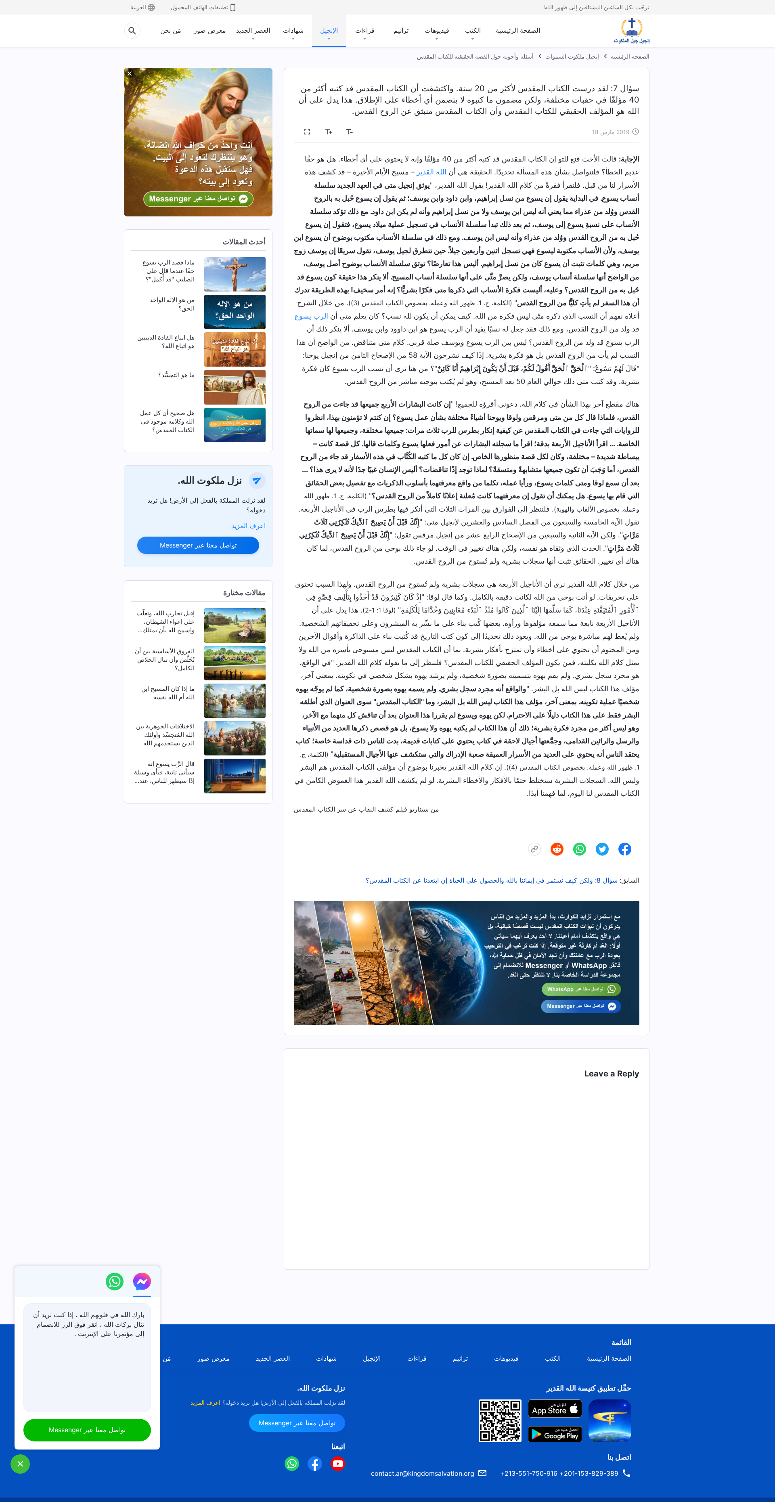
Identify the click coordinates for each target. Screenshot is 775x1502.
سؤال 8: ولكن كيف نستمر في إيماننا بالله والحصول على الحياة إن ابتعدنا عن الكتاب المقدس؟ (492, 880)
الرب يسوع (311, 316)
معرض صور (210, 30)
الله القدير (431, 172)
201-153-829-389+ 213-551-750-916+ (559, 1473)
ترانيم (401, 30)
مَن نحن (170, 30)
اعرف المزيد (249, 526)
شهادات (293, 30)
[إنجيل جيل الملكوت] (626, 31)
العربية (138, 7)
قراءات (365, 30)
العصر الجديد (253, 30)
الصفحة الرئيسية (518, 30)
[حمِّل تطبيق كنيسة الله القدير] (610, 1420)
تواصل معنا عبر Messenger (198, 545)
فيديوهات (437, 30)
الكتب (473, 30)
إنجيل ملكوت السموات (572, 56)
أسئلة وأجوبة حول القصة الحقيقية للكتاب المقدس (475, 56)
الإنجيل (329, 30)
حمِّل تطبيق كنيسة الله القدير (589, 1388)
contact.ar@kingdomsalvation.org (422, 1473)
